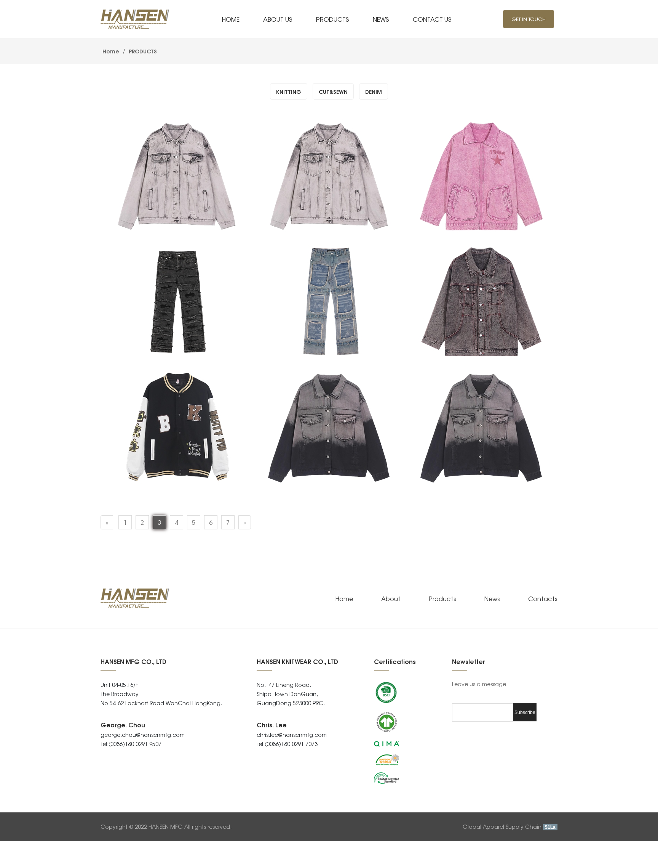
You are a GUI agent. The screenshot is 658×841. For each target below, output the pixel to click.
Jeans (124, 345)
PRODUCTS (142, 51)
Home (110, 51)
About (391, 598)
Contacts (542, 598)
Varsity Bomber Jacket (152, 471)
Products (442, 598)
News (492, 598)
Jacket (125, 219)
